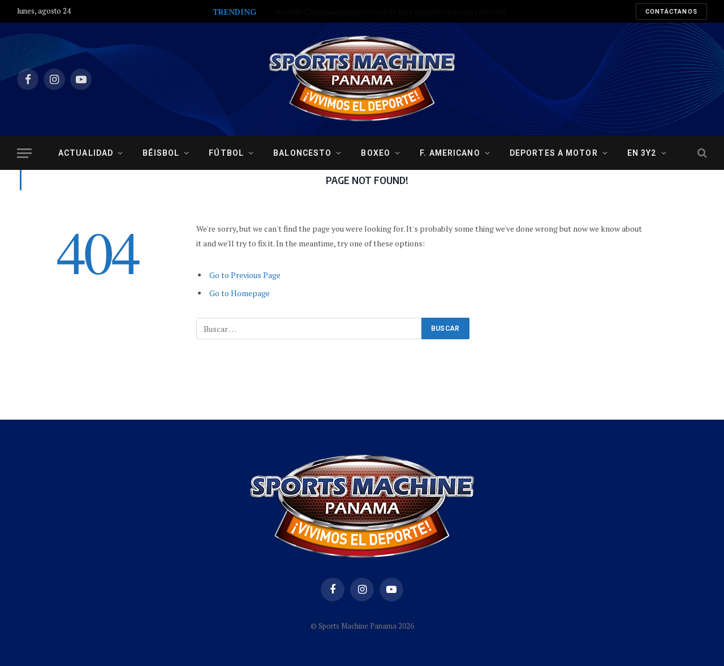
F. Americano (450, 152)
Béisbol (161, 152)
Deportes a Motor (554, 152)
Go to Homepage (239, 293)
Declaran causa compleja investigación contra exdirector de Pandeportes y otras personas (358, 12)
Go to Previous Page (245, 275)
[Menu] (24, 153)
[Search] (701, 153)
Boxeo (375, 152)
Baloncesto (302, 152)
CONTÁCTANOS (671, 11)
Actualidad (85, 152)
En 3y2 (642, 152)
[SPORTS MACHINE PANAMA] (362, 79)
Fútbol (226, 152)
